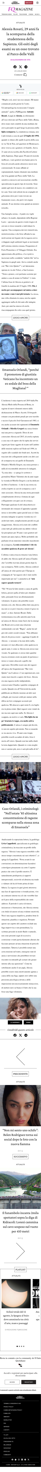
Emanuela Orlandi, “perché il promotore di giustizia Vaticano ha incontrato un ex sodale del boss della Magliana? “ (20, 379)
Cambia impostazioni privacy (13, 1410)
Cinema (31, 14)
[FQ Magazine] (20, 9)
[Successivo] (20, 1253)
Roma (28, 1022)
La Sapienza (15, 1022)
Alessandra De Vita (21, 60)
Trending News (7, 14)
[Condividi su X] (20, 66)
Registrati (29, 1382)
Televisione (23, 14)
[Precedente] (20, 1058)
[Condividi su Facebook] (15, 66)
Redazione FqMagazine (17, 1330)
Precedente (20, 1073)
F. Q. (21, 1151)
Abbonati (28, 3)
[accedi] (37, 3)
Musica (37, 14)
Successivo (20, 1156)
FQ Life (15, 14)
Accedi (12, 1382)
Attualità (20, 23)
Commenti (18, 74)
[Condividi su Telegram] (25, 66)
